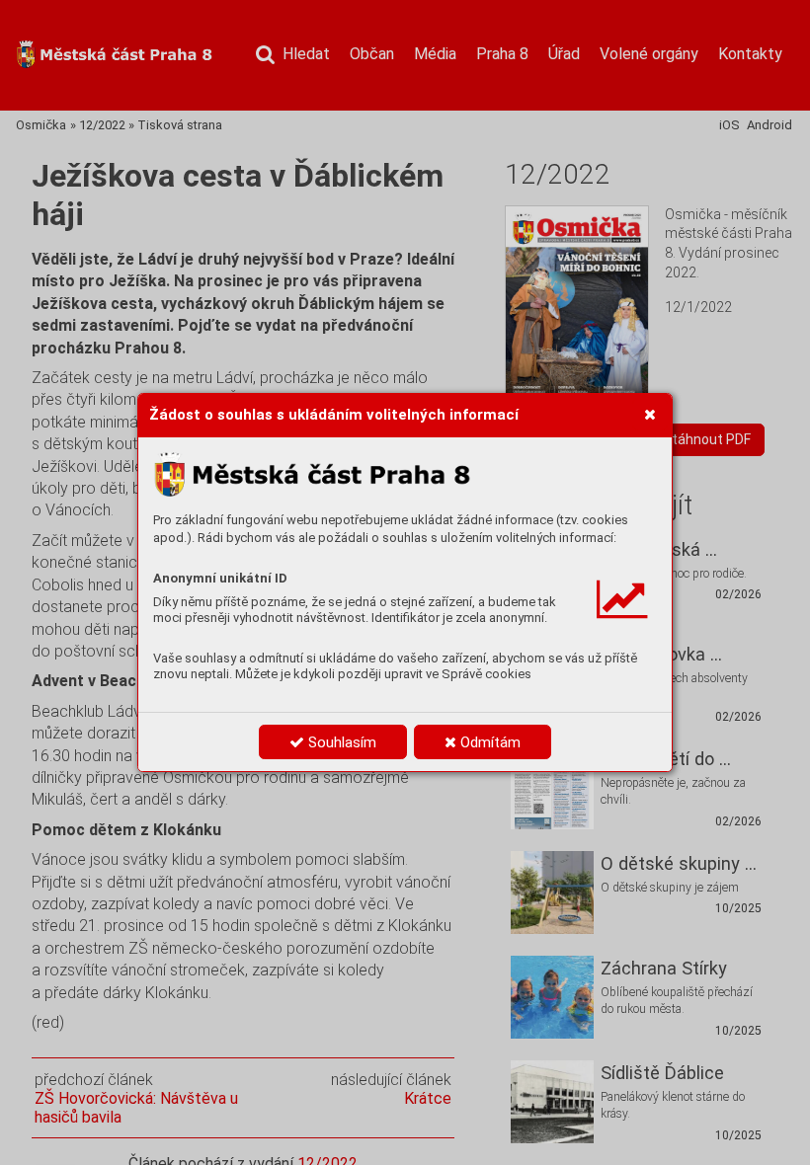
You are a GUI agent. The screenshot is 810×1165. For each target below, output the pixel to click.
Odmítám (488, 742)
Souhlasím (340, 742)
